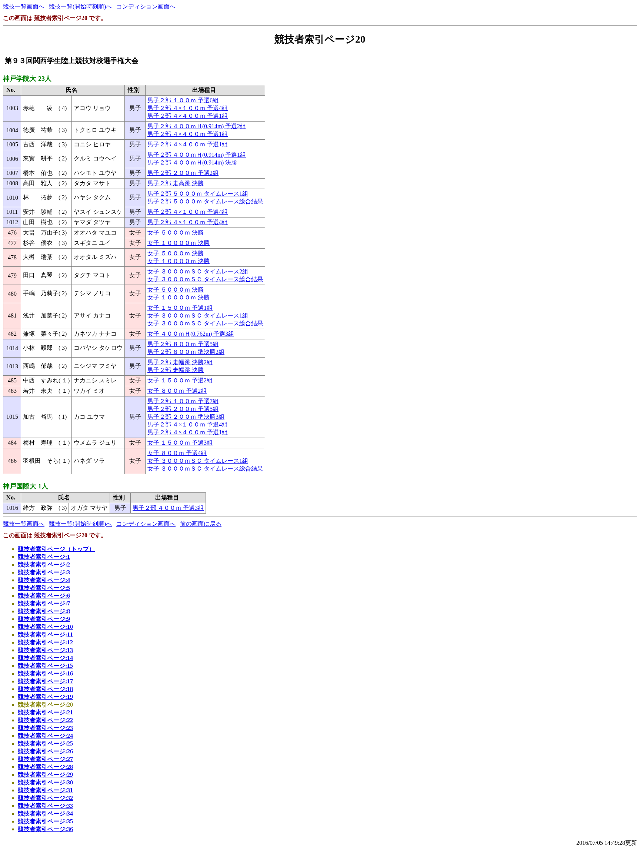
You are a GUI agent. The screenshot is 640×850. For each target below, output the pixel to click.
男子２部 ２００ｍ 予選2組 (183, 173)
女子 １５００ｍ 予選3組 (180, 442)
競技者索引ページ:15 (45, 666)
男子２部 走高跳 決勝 (175, 183)
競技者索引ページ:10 (45, 627)
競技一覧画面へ (23, 6)
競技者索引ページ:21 (45, 712)
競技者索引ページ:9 (44, 619)
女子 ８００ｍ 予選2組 (177, 391)
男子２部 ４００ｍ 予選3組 (168, 508)
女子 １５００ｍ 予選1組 (180, 308)
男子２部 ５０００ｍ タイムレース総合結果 (205, 201)
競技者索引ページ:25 (45, 743)
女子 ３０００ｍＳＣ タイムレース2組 (197, 271)
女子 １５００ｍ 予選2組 (180, 380)
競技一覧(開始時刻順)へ (80, 6)
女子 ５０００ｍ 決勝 (175, 232)
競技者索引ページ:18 (45, 689)
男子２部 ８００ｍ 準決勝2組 (185, 352)
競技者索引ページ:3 (44, 572)
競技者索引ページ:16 (45, 673)
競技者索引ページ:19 (45, 697)
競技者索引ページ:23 (45, 728)
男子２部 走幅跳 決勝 (175, 370)
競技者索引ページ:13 (45, 650)
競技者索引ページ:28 (45, 767)
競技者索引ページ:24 (45, 736)
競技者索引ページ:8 (44, 611)
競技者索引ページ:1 (44, 557)
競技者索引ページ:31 (45, 790)
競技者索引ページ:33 (45, 806)
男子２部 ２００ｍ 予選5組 (183, 409)
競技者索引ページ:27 (45, 759)
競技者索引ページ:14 (45, 658)
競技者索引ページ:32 (45, 798)
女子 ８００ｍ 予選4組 (177, 453)
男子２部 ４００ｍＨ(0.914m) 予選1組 (196, 155)
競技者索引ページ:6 (44, 595)
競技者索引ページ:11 (45, 634)
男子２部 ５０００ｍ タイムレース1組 (197, 193)
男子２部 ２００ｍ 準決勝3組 (185, 417)
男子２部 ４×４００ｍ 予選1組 (187, 116)
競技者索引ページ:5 (44, 588)
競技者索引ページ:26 (45, 751)
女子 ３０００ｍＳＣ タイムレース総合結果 (205, 279)
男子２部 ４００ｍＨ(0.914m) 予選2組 (196, 126)
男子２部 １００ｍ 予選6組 (183, 100)
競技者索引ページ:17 (45, 681)
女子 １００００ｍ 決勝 (178, 243)
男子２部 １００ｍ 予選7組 (183, 401)
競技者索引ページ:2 (44, 564)
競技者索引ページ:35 (45, 821)
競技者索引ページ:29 (45, 774)
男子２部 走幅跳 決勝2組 (180, 362)
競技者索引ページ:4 (44, 580)
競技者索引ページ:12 (45, 642)
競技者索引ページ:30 (45, 782)
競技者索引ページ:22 (45, 720)
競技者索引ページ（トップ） (56, 549)
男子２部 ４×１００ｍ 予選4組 (187, 108)
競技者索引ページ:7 (44, 603)
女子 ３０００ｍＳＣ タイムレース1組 (197, 315)
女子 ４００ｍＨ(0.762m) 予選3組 (190, 334)
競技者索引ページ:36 (45, 829)
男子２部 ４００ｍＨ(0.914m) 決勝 (192, 162)
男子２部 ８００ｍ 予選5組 (183, 344)
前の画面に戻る (200, 524)
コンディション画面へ (146, 6)
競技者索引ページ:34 (45, 813)
